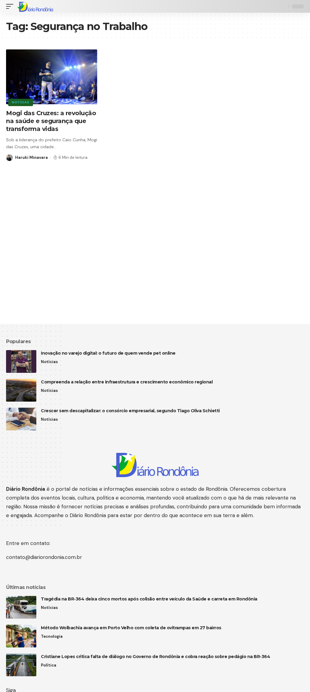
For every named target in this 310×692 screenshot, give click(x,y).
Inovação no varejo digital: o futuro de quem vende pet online (108, 353)
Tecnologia (52, 636)
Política (48, 665)
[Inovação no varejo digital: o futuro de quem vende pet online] (21, 361)
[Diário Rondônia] (35, 6)
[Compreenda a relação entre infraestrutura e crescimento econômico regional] (21, 390)
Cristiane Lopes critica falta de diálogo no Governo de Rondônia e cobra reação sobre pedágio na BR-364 (155, 656)
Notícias (20, 102)
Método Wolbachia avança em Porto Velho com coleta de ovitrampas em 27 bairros (131, 627)
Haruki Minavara (31, 157)
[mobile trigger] (11, 6)
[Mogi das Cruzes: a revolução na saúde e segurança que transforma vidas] (51, 76)
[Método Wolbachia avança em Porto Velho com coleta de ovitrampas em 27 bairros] (21, 636)
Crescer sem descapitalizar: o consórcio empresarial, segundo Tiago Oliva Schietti (130, 410)
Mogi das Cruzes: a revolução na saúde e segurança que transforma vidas (51, 120)
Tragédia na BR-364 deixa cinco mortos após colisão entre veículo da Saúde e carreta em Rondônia (149, 599)
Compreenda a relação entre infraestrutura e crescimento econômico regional (127, 382)
